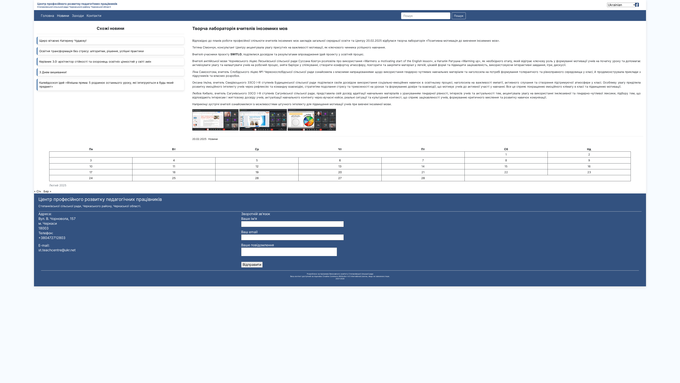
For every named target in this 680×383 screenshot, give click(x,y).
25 (174, 178)
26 (257, 178)
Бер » (47, 191)
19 (257, 172)
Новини (213, 138)
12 (257, 166)
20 (340, 172)
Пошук (458, 16)
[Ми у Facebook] (637, 4)
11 (174, 166)
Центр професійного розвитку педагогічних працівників (77, 3)
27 (340, 178)
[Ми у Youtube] (642, 4)
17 (90, 172)
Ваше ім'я (249, 219)
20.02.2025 (199, 138)
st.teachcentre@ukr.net (57, 250)
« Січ (37, 191)
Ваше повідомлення (257, 245)
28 (423, 178)
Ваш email (249, 232)
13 (339, 166)
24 (91, 178)
